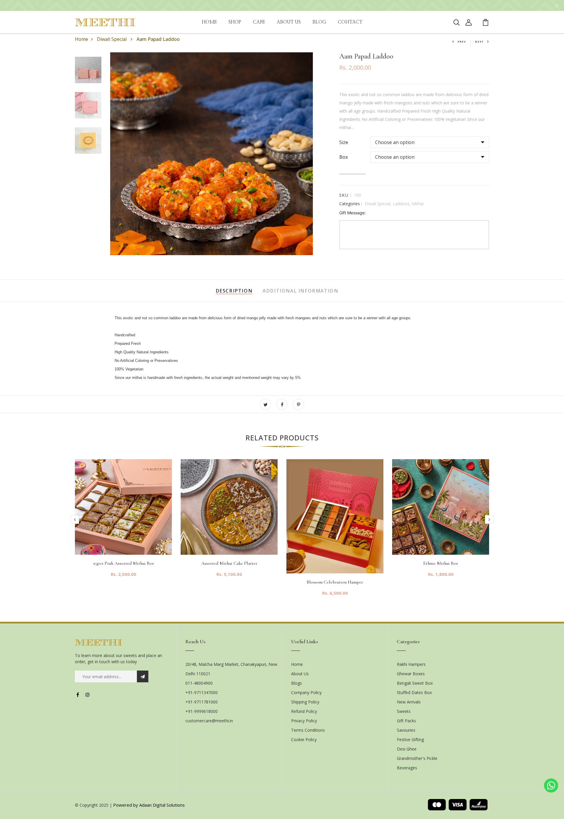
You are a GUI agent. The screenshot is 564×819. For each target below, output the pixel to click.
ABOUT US (289, 22)
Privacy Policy (304, 720)
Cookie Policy (304, 739)
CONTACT (350, 22)
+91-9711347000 (201, 692)
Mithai (418, 203)
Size (343, 142)
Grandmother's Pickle (417, 758)
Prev (462, 42)
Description (234, 291)
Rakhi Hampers (411, 664)
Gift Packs (406, 720)
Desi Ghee (407, 749)
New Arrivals (409, 702)
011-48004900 (199, 683)
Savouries (406, 730)
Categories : (350, 203)
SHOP (235, 22)
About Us (300, 673)
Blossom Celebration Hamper (335, 582)
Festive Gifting (410, 739)
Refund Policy (304, 711)
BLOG (319, 22)
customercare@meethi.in (209, 720)
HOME (209, 22)
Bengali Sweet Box (415, 683)
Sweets (404, 711)
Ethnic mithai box (440, 563)
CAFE (259, 22)
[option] (123, 522)
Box (343, 157)
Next (479, 42)
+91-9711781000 (201, 702)
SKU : (345, 195)
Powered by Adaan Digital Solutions (149, 805)
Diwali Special (112, 39)
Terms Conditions (308, 730)
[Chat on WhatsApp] (551, 785)
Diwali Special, (379, 203)
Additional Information (300, 291)
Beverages (407, 767)
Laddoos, (402, 203)
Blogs (296, 683)
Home (81, 39)
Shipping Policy (305, 702)
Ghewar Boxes (411, 673)
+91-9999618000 (201, 711)
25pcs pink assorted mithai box (123, 563)
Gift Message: (352, 212)
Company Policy (306, 692)
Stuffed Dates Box (414, 692)
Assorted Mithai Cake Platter (229, 563)
